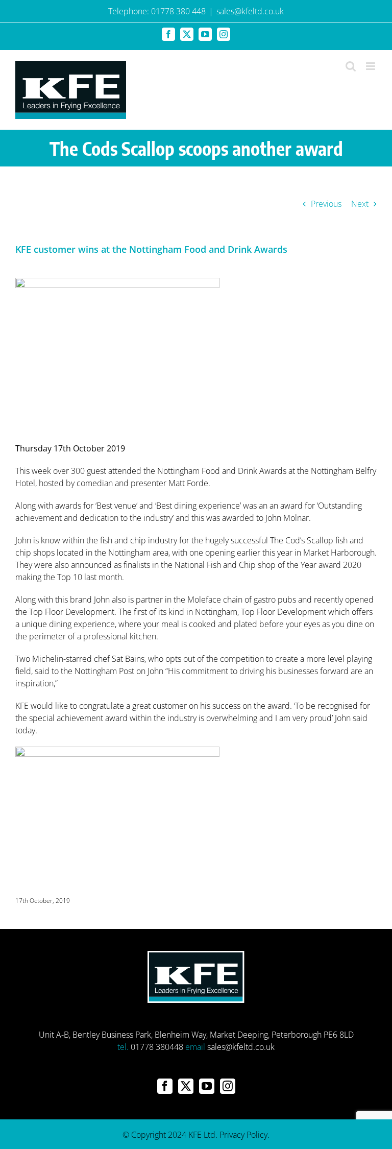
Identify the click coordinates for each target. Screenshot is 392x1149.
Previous (326, 203)
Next (360, 203)
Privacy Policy (243, 1134)
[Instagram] (227, 1086)
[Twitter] (185, 1086)
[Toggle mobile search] (351, 66)
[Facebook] (165, 1086)
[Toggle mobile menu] (371, 66)
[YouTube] (206, 1086)
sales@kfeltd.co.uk (250, 11)
